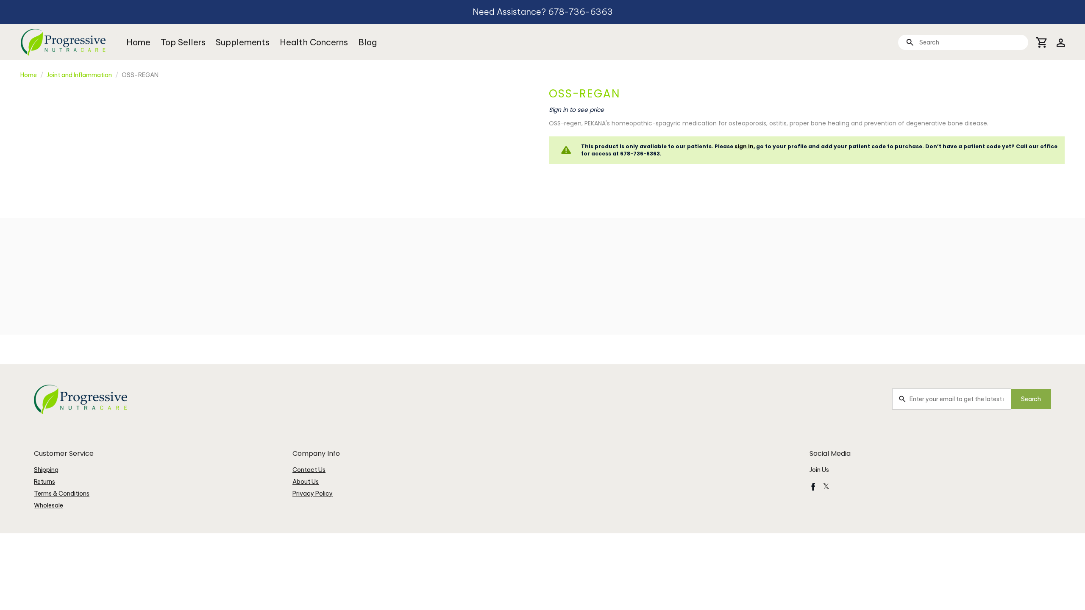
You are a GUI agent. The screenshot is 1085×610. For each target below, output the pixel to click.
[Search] (910, 42)
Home (138, 42)
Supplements (243, 42)
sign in (744, 146)
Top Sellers (183, 42)
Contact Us (309, 470)
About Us (305, 481)
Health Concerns (314, 42)
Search (1031, 399)
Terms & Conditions (61, 493)
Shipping (46, 470)
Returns (44, 481)
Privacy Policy (312, 493)
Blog (367, 42)
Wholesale (48, 505)
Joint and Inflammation (79, 75)
